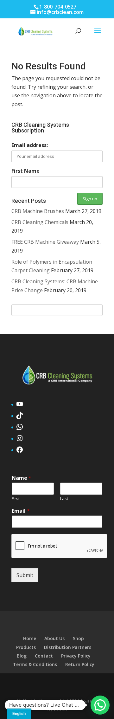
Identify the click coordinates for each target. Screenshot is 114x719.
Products (26, 647)
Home (29, 638)
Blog (22, 656)
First (16, 498)
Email (21, 511)
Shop (78, 638)
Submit (24, 575)
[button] (100, 705)
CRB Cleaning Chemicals (39, 222)
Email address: (29, 145)
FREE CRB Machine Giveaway (45, 241)
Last (64, 498)
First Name (25, 170)
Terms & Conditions (35, 664)
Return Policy (79, 664)
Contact (44, 656)
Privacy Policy (76, 656)
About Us (54, 638)
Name (21, 478)
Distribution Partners (67, 647)
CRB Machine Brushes (37, 211)
